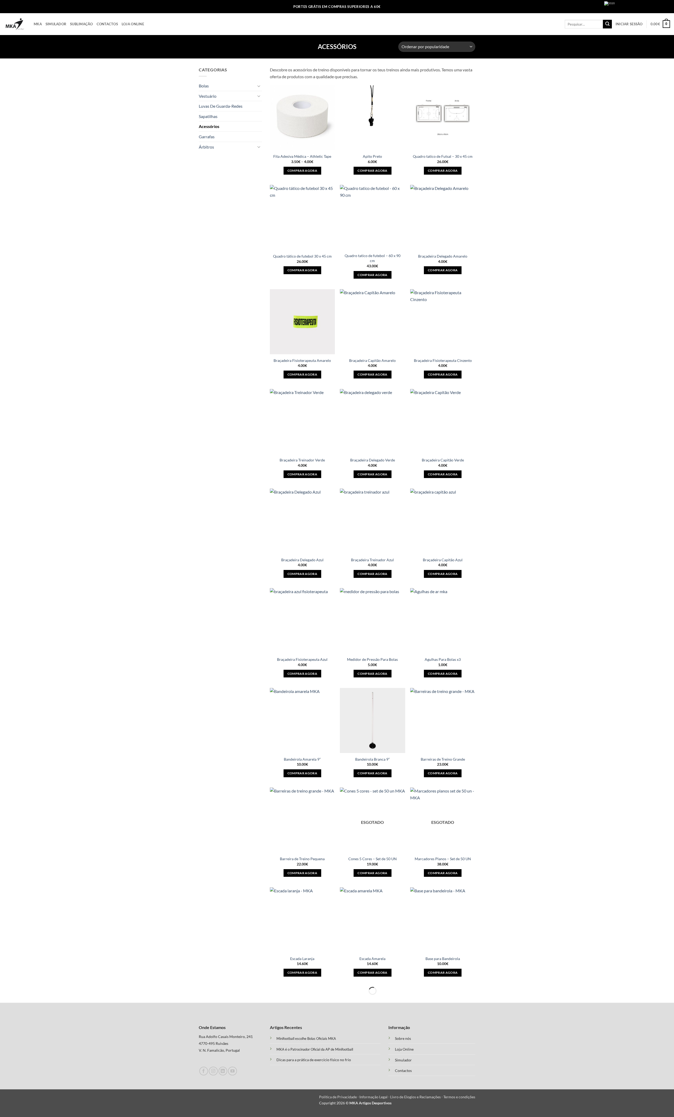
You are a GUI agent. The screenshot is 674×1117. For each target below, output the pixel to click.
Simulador (56, 24)
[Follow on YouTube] (232, 1071)
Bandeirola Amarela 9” (302, 759)
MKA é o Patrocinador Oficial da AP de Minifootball (314, 1049)
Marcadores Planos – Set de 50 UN (443, 859)
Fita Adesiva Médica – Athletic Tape (302, 156)
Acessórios (209, 126)
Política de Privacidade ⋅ (339, 1097)
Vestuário (207, 96)
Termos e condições (459, 1097)
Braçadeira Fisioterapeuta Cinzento (443, 360)
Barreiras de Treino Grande (443, 759)
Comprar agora (303, 170)
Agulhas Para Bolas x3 (443, 659)
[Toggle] (259, 86)
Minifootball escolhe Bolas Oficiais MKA (306, 1038)
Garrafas (207, 136)
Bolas (204, 85)
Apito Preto (372, 156)
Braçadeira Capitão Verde (443, 460)
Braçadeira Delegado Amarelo (442, 256)
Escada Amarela (372, 958)
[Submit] (607, 24)
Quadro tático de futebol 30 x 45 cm (302, 256)
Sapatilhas (208, 116)
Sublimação (81, 24)
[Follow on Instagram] (213, 1071)
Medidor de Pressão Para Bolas (372, 659)
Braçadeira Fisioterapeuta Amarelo (302, 360)
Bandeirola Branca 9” (372, 759)
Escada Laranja (302, 958)
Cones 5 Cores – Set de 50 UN (372, 859)
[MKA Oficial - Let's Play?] (15, 24)
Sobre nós (403, 1038)
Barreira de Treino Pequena (302, 859)
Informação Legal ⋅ (374, 1097)
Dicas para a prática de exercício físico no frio (313, 1059)
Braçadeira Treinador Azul (372, 560)
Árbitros (206, 146)
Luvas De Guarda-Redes (220, 106)
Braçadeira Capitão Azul (443, 560)
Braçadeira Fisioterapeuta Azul (302, 659)
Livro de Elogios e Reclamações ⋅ (416, 1097)
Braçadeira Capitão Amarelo (372, 360)
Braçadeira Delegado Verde (372, 460)
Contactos (107, 24)
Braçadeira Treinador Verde (302, 460)
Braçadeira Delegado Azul (302, 560)
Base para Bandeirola (442, 958)
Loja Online (133, 24)
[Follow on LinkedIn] (223, 1071)
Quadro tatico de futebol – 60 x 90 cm (372, 258)
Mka (38, 24)
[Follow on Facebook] (203, 1071)
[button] (629, 24)
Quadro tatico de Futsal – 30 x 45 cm (443, 156)
